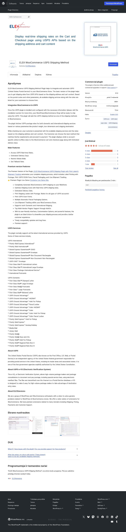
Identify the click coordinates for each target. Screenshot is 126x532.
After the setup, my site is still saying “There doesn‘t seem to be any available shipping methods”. (26, 455)
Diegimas (38, 75)
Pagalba (115, 75)
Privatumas (11, 508)
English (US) (114, 114)
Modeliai (33, 508)
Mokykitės (56, 499)
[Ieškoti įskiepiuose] (29, 17)
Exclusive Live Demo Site (39, 180)
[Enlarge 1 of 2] (40, 419)
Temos (32, 502)
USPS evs (106, 119)
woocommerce (112, 127)
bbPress (101, 505)
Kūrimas (49, 75)
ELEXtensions (30, 66)
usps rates (104, 123)
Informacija (14, 75)
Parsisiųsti (113, 64)
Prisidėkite (78, 499)
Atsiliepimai (26, 75)
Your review (89, 168)
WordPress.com (104, 499)
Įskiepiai (33, 505)
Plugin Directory (13, 10)
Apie (9, 499)
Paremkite (79, 505)
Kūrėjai (55, 505)
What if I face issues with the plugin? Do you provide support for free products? (37, 449)
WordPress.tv (58, 508)
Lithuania (29, 519)
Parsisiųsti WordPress (114, 3)
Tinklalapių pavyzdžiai (37, 499)
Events (77, 502)
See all (115, 168)
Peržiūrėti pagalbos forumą (94, 190)
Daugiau (88, 133)
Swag (78, 508)
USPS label (114, 119)
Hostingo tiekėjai (13, 505)
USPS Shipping (113, 123)
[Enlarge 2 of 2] (77, 419)
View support (111, 87)
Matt (100, 502)
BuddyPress (102, 508)
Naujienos (11, 502)
